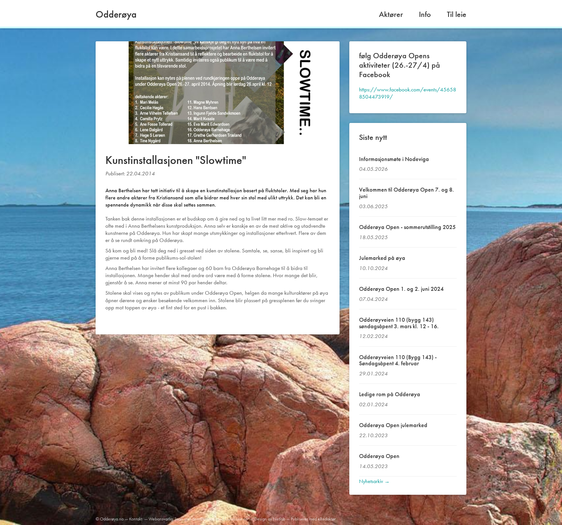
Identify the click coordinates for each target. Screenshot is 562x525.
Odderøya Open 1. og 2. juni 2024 (401, 288)
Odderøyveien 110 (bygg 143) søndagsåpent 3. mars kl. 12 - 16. (399, 323)
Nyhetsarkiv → (374, 481)
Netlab (279, 519)
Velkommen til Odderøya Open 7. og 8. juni (406, 193)
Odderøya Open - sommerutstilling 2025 (407, 227)
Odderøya (116, 14)
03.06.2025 (373, 206)
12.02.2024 (373, 336)
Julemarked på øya (382, 258)
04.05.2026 (373, 168)
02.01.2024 (373, 404)
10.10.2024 (373, 268)
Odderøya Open (379, 456)
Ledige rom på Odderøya (389, 394)
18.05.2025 (373, 237)
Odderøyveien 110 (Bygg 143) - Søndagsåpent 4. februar (398, 360)
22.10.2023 (373, 435)
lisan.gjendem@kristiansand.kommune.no (211, 519)
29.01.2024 (373, 373)
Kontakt (135, 519)
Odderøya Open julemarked (393, 425)
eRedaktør (327, 519)
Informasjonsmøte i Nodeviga (394, 159)
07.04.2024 (373, 299)
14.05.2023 (373, 466)
